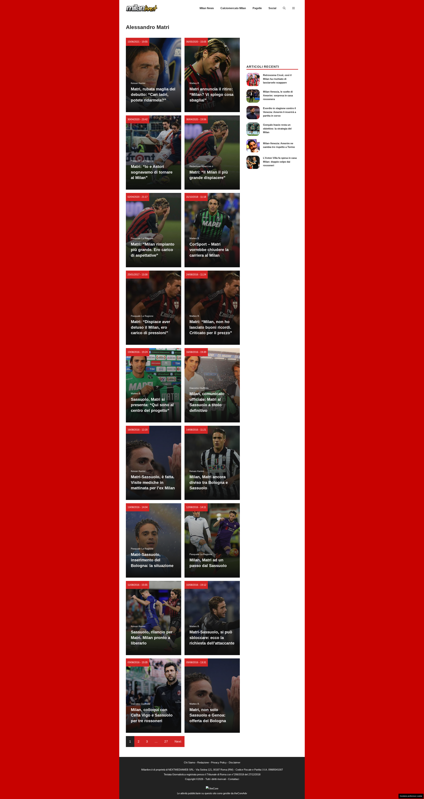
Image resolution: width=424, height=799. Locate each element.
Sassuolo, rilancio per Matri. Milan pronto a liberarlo (151, 637)
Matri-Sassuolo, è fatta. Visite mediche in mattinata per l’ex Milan (153, 482)
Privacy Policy (219, 762)
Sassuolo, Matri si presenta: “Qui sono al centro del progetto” (152, 405)
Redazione (203, 762)
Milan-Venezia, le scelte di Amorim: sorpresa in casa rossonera (278, 95)
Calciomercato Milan (233, 8)
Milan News (207, 8)
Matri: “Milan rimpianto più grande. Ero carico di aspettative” (152, 250)
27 (166, 741)
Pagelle (257, 8)
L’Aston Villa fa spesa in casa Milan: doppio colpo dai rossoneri (280, 161)
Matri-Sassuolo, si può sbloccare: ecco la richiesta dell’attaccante (211, 637)
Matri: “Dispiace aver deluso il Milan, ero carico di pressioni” (150, 327)
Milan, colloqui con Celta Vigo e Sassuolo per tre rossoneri (152, 715)
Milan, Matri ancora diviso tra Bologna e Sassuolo (208, 482)
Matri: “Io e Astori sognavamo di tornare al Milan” (151, 172)
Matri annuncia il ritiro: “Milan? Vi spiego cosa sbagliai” (211, 94)
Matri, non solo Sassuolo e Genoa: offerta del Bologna (207, 715)
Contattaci (233, 779)
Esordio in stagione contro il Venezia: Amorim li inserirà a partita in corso (279, 112)
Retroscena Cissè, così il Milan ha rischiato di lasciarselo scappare (277, 79)
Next (178, 741)
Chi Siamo (189, 762)
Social (272, 8)
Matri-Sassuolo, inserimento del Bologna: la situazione (152, 560)
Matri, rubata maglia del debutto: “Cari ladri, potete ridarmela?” (153, 94)
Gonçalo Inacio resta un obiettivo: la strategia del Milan (277, 128)
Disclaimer (234, 762)
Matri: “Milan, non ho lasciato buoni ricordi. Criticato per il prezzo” (210, 327)
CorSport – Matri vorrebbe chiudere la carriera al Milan (209, 250)
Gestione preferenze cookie (411, 796)
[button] (284, 8)
